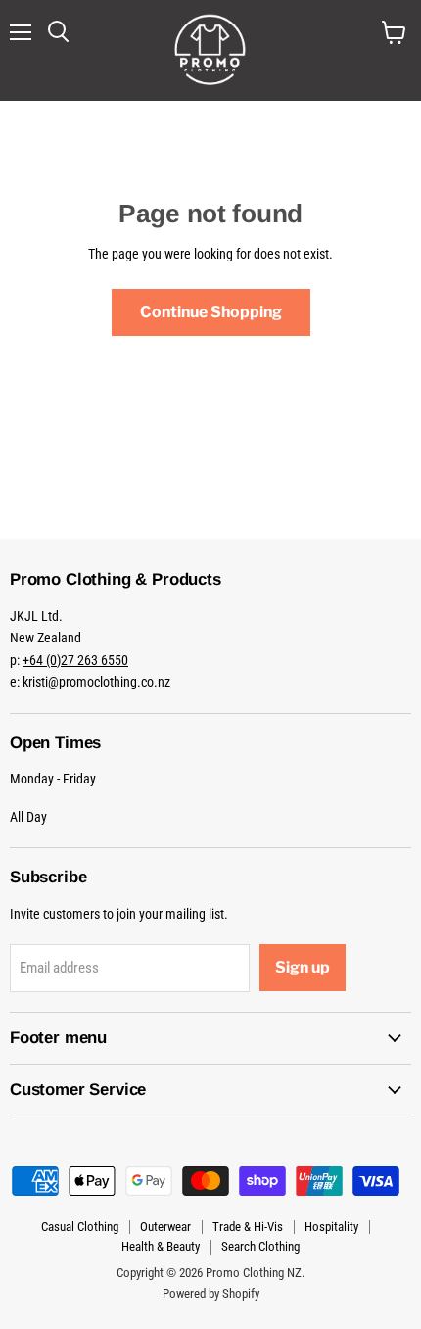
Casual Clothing (79, 1226)
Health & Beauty (160, 1246)
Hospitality (331, 1226)
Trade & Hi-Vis (247, 1226)
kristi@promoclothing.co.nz (96, 681)
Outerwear (165, 1226)
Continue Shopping (211, 312)
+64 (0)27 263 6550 (75, 660)
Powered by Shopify (211, 1293)
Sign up (302, 967)
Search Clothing (260, 1246)
